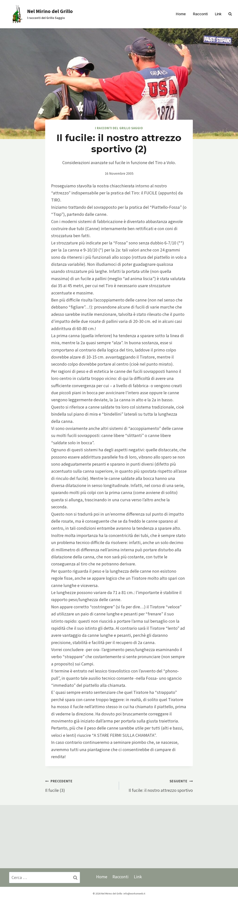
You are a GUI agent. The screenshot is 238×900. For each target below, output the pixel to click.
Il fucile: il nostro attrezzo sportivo (161, 786)
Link (218, 14)
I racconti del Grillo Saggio (119, 128)
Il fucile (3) (59, 786)
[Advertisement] (119, 837)
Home (181, 14)
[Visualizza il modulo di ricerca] (230, 14)
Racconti (200, 14)
